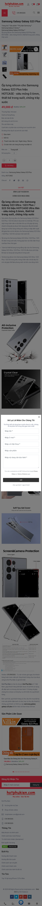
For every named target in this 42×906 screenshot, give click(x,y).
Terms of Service (22, 474)
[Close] (39, 417)
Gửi (21, 480)
